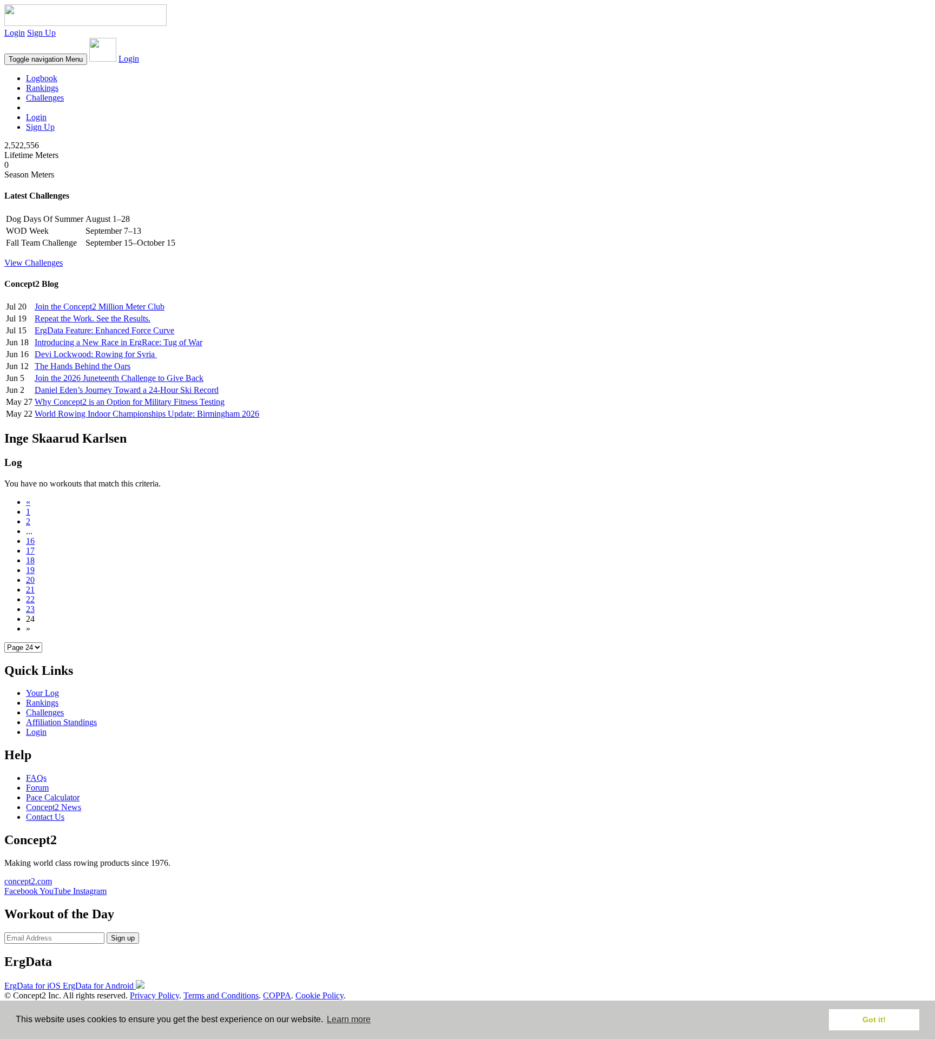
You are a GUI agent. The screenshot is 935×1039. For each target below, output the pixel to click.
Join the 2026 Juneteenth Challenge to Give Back (119, 378)
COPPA (277, 995)
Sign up (123, 938)
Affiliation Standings (61, 722)
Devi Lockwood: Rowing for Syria (96, 354)
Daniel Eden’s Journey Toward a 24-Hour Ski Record (127, 389)
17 (30, 550)
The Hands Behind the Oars (82, 366)
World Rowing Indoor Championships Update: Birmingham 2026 (147, 413)
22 (30, 599)
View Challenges (33, 262)
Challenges (45, 97)
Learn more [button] (349, 1019)
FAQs (36, 777)
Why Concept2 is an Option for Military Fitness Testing (130, 401)
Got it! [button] (874, 1019)
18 (30, 560)
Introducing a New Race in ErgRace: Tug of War (118, 342)
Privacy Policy (154, 995)
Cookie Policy (319, 995)
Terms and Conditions (221, 995)
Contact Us (45, 816)
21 (30, 589)
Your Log (42, 693)
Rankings (42, 88)
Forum (37, 787)
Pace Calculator (53, 797)
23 (30, 609)
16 (30, 540)
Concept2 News (53, 807)
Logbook (41, 78)
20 (30, 579)
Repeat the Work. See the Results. (92, 318)
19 (30, 570)
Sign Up (41, 32)
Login (14, 32)
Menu (46, 59)
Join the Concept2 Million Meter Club (99, 306)
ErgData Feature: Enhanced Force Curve (104, 330)
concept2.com (28, 881)
